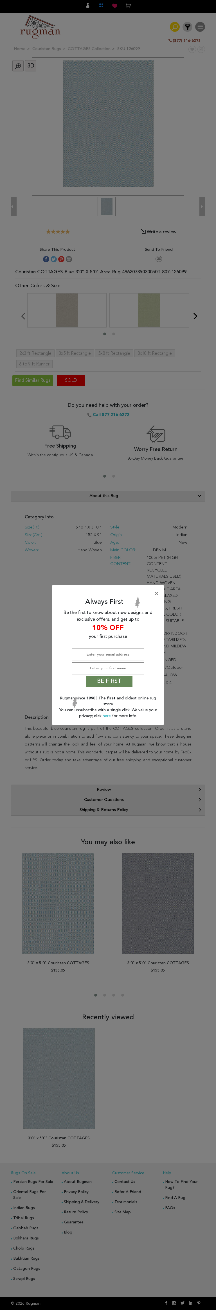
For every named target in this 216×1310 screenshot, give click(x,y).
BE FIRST (109, 681)
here (107, 716)
